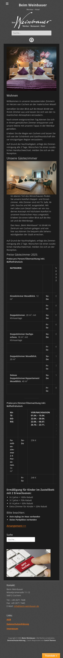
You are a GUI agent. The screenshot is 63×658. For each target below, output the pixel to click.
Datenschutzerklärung (16, 640)
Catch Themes (50, 640)
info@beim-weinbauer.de (26, 606)
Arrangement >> (16, 525)
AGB (9, 619)
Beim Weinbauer (33, 5)
